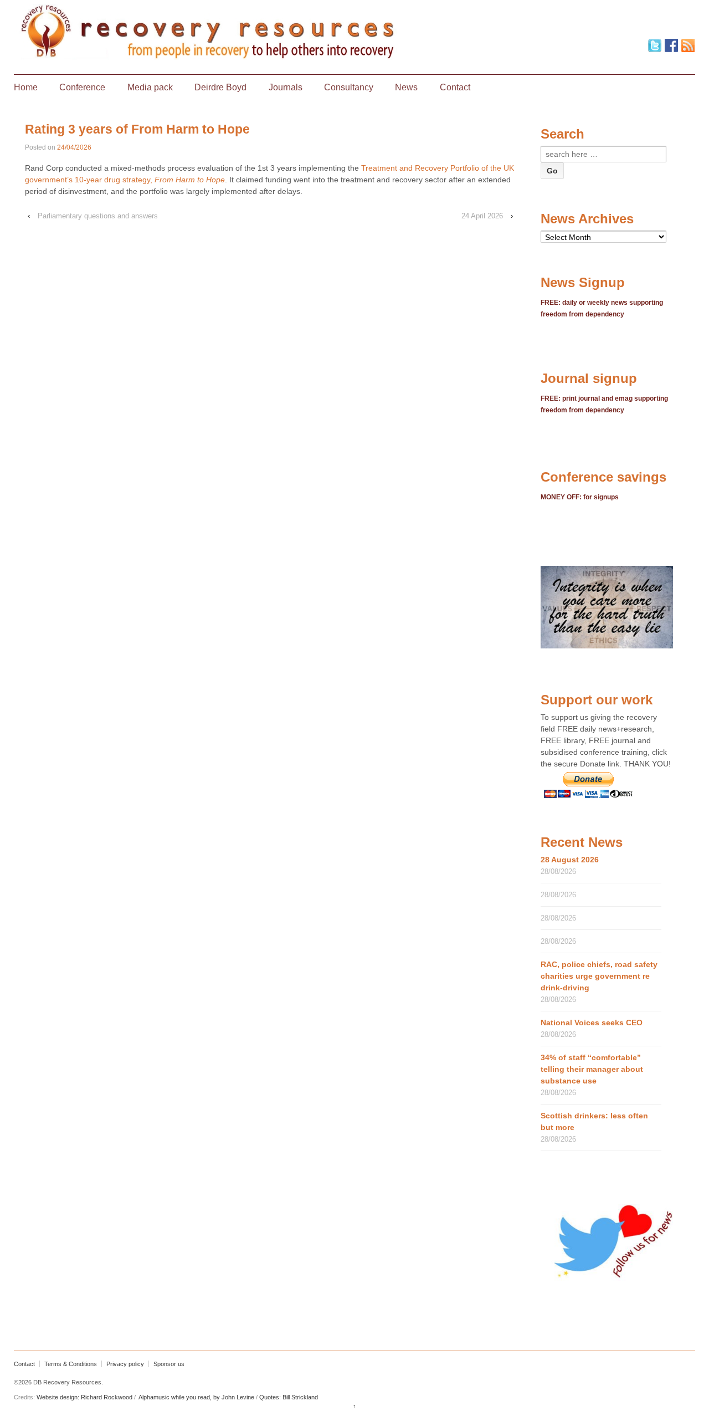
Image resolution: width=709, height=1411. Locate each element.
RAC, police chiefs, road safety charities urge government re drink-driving (599, 976)
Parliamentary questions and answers (98, 216)
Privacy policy (125, 1364)
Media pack (150, 87)
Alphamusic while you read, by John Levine (196, 1397)
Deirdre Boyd (220, 87)
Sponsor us (168, 1364)
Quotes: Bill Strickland (288, 1397)
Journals (285, 87)
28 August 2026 (570, 859)
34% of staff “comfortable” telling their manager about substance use (592, 1069)
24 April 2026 (482, 216)
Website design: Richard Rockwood (84, 1397)
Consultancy (348, 87)
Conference (82, 87)
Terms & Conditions (70, 1364)
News (406, 87)
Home (26, 87)
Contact (455, 87)
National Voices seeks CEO (592, 1022)
